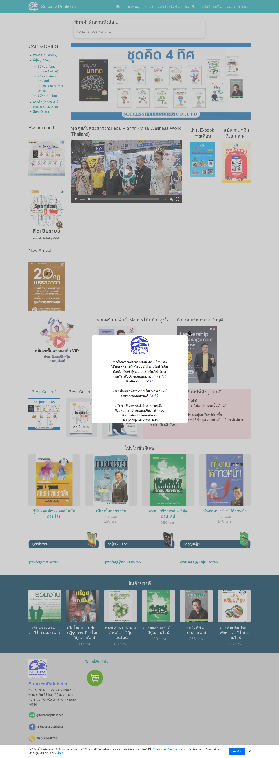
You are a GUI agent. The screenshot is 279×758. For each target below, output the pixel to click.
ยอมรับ (237, 751)
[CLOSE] (190, 333)
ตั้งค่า (60, 753)
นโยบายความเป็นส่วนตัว (165, 749)
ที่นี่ (151, 381)
